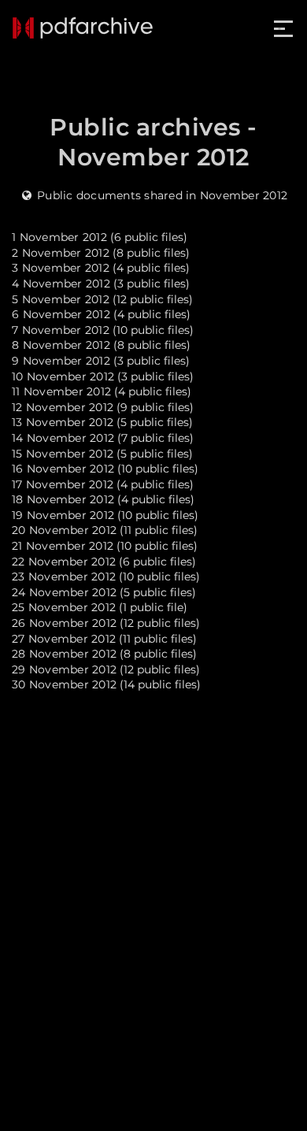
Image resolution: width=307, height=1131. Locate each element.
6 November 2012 (61, 314)
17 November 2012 (62, 484)
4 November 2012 (61, 283)
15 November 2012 (62, 454)
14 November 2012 (63, 438)
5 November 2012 (60, 299)
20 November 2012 (64, 530)
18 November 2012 (63, 499)
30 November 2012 (64, 684)
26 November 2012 (64, 623)
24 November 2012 (64, 592)
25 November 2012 (64, 607)
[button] (284, 28)
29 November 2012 (64, 669)
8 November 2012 (61, 345)
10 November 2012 (63, 376)
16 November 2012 (63, 469)
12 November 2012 (62, 407)
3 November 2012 (60, 268)
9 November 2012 (61, 361)
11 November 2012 (61, 391)
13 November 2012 (62, 422)
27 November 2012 (64, 639)
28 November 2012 (64, 654)
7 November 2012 (60, 330)
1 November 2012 (59, 237)
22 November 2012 (64, 561)
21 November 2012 (62, 546)
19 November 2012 (63, 515)
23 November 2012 (64, 576)
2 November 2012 (60, 253)
